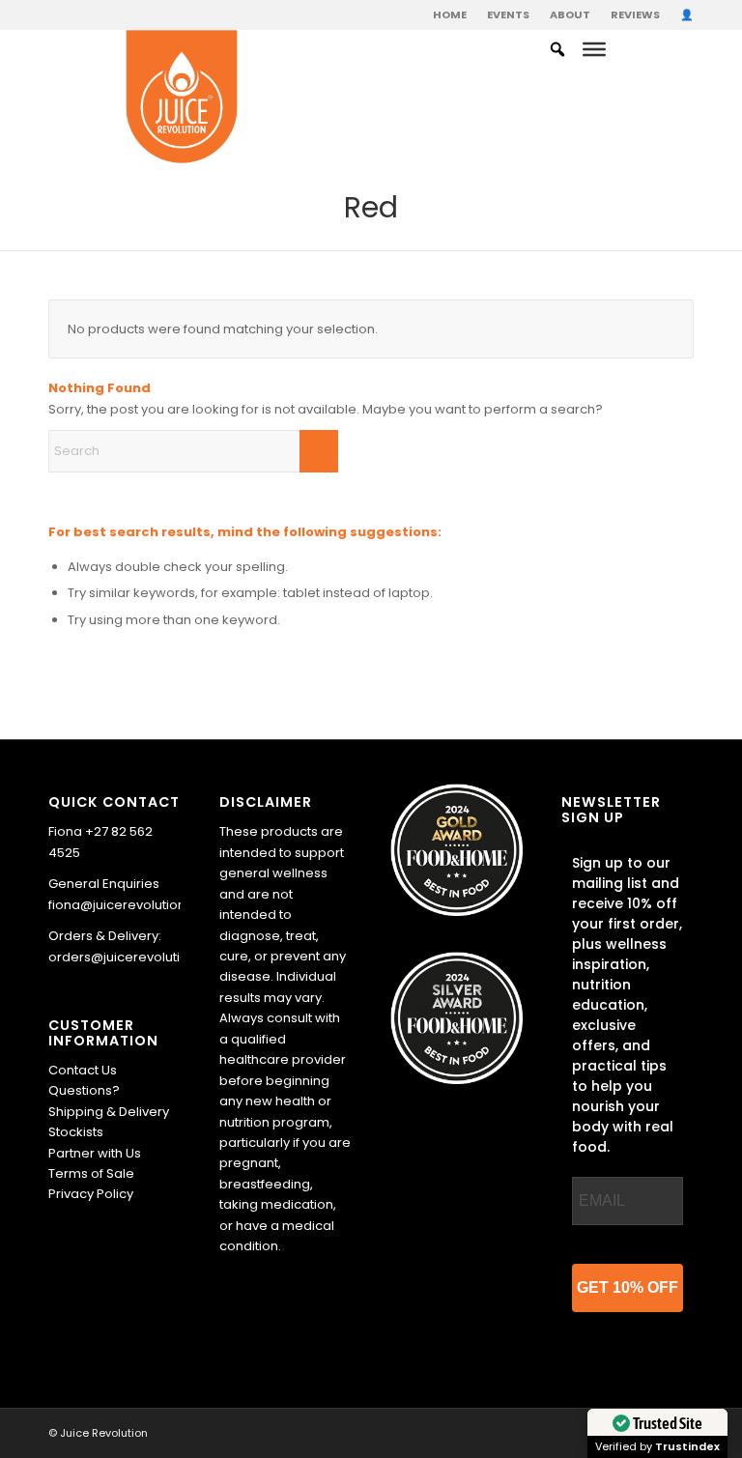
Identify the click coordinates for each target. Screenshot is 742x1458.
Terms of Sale (91, 1173)
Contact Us (82, 1070)
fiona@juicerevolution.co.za (135, 905)
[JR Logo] (182, 97)
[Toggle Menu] (594, 49)
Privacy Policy (90, 1194)
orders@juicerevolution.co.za (141, 957)
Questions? (84, 1090)
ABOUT (570, 14)
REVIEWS (635, 14)
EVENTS (508, 14)
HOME (450, 14)
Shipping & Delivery (108, 1111)
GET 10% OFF (627, 1287)
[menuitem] (450, 14)
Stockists (75, 1132)
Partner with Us (94, 1153)
